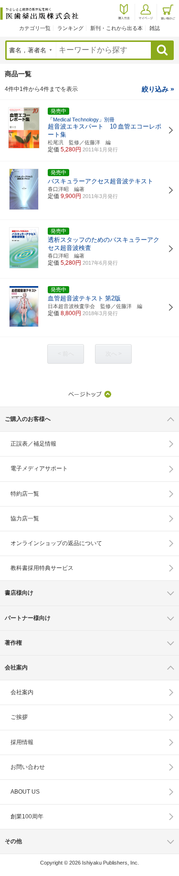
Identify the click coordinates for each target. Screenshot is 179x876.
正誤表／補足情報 (33, 443)
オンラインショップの (56, 543)
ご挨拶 (19, 717)
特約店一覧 (25, 493)
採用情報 (22, 742)
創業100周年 (27, 816)
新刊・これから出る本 (116, 28)
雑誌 (154, 28)
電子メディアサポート (39, 468)
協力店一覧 (25, 518)
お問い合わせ (28, 767)
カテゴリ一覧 (35, 28)
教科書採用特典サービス (42, 568)
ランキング (70, 28)
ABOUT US (25, 791)
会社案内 (22, 692)
